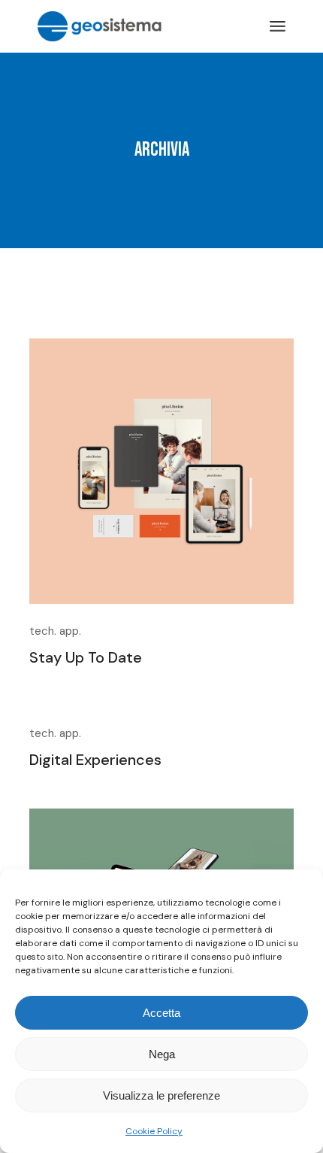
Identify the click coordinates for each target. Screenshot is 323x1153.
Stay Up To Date (85, 657)
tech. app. (55, 631)
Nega (162, 1054)
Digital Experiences (95, 759)
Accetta (161, 1012)
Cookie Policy (154, 1131)
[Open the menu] (277, 26)
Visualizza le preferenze (161, 1095)
